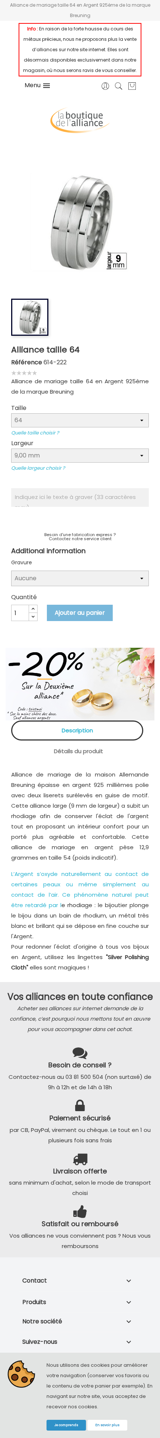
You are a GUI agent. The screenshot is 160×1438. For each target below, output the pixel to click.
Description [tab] (77, 730)
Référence (26, 362)
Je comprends (66, 1425)
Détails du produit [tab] (78, 751)
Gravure (21, 562)
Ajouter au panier (80, 612)
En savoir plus (107, 1425)
